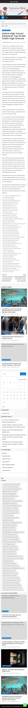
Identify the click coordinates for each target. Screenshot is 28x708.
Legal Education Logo (18, 218)
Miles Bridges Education (7, 223)
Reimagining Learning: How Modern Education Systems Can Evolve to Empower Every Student (12, 310)
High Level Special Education (9, 551)
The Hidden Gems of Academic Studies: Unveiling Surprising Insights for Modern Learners (12, 444)
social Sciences (6, 470)
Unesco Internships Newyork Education (10, 260)
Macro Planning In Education (8, 220)
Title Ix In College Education (8, 251)
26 (10, 398)
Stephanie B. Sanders (7, 42)
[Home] (3, 17)
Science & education (7, 467)
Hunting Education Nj (8, 561)
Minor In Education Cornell (19, 223)
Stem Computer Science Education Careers (13, 589)
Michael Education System (9, 570)
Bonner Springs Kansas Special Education (12, 501)
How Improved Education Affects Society (12, 556)
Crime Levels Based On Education (11, 517)
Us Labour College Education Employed (11, 263)
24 (3, 398)
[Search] (23, 17)
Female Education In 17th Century (9, 208)
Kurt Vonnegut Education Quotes (11, 565)
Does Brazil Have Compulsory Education (12, 522)
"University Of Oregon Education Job (13, 195)
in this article (12, 172)
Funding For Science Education (10, 546)
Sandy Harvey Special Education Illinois (12, 585)
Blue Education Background (9, 493)
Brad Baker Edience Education (10, 503)
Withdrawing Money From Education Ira (11, 270)
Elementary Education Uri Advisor (9, 207)
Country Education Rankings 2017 (11, 513)
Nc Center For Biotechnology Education (11, 233)
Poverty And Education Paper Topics (11, 580)
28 (17, 398)
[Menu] (6, 17)
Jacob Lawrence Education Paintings (10, 217)
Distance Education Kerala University (10, 202)
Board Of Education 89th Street (10, 496)
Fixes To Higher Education (9, 544)
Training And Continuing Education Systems (11, 253)
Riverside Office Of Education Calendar (10, 238)
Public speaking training (8, 464)
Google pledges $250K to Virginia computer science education (20, 278)
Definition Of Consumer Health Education (11, 200)
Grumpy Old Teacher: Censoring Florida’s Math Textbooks (7, 278)
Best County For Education (8, 199)
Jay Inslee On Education (7, 218)
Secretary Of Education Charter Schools (12, 587)
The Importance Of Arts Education (9, 246)
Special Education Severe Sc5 (8, 245)
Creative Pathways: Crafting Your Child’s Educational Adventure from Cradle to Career (13, 643)
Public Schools (6, 30)
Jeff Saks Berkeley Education (9, 563)
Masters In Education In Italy (8, 222)
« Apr (3, 406)
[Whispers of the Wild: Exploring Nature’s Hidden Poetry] (14, 658)
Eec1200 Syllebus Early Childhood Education (13, 532)
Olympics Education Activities (10, 575)
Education (4, 453)
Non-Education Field (6, 237)
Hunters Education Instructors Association (13, 558)
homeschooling (6, 456)
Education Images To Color (9, 529)
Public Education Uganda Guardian (11, 582)
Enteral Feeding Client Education (10, 537)
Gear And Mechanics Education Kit (9, 213)
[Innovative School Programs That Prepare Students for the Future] (14, 352)
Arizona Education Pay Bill (8, 197)
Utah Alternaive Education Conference (10, 265)
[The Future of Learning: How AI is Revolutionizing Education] (14, 604)
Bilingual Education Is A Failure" (10, 491)
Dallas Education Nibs (8, 520)
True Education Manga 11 (8, 256)
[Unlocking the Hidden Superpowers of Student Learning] (14, 325)
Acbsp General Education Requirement (12, 489)
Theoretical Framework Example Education (11, 248)
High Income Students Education (10, 549)
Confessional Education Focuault (10, 510)
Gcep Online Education (7, 212)
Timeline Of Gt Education (7, 250)
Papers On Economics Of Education (11, 577)
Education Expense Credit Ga (10, 525)
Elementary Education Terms (8, 205)
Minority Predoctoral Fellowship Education (11, 227)
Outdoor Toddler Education (18, 237)
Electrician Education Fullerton (10, 534)
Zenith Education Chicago (8, 271)
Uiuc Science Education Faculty (9, 258)
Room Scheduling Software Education (10, 240)
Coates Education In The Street (10, 508)
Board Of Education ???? (8, 498)
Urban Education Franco (7, 261)
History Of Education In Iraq (9, 553)
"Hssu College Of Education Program (11, 484)
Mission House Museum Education (9, 228)
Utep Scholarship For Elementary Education (11, 266)
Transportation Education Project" (9, 255)
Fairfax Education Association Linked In (12, 541)
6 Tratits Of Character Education (10, 486)
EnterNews (16, 706)
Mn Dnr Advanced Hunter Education (10, 230)
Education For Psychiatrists (9, 527)
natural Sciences (6, 459)
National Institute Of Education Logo (10, 232)
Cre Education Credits (8, 515)
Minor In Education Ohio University (10, 225)
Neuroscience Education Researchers (10, 235)
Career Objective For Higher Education (12, 505)
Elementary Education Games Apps (10, 204)
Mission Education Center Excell (10, 573)
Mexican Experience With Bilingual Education (13, 568)
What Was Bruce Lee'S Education (9, 268)
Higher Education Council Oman (9, 215)
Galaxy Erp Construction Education (10, 210)
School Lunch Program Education (9, 241)
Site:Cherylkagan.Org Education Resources (11, 243)
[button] (6, 17)
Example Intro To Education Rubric (11, 539)
